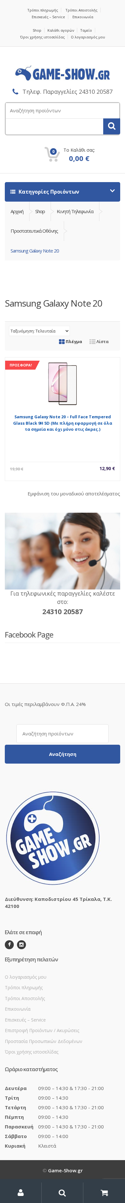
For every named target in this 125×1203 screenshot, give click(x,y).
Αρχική (17, 211)
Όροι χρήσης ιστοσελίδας (42, 37)
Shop (37, 30)
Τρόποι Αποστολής (81, 10)
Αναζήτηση (62, 754)
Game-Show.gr (65, 1170)
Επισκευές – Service (48, 16)
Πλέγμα (73, 341)
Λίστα (102, 341)
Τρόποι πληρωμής (42, 10)
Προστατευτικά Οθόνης (34, 231)
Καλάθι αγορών (60, 30)
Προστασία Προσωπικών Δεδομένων (43, 1041)
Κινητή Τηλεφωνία (75, 211)
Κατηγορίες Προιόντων (48, 191)
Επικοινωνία (82, 16)
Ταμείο (86, 30)
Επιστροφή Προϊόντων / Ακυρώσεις (42, 1030)
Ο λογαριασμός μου (88, 37)
